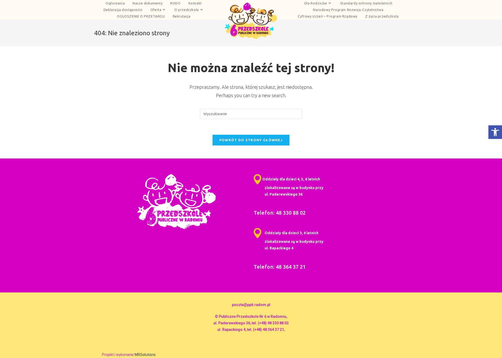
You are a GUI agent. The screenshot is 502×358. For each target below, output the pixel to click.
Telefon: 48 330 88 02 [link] (280, 213)
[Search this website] (251, 113)
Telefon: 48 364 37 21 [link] (280, 267)
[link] (495, 132)
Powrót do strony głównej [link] (251, 140)
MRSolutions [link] (145, 355)
